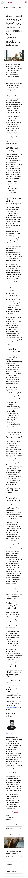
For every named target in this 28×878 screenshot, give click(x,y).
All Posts (6, 7)
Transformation (10, 817)
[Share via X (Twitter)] (9, 824)
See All (20, 834)
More (20, 7)
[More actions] (21, 16)
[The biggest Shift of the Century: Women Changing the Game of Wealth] (14, 842)
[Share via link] (17, 824)
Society (14, 7)
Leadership (8, 819)
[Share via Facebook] (6, 824)
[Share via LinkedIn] (13, 824)
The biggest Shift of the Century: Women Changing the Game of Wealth (13, 852)
